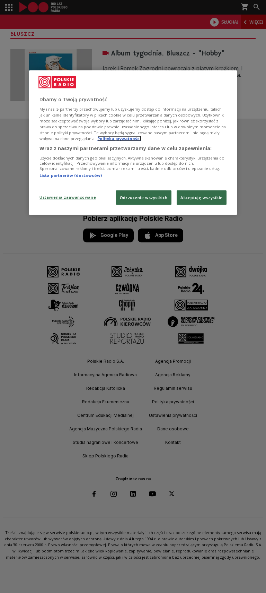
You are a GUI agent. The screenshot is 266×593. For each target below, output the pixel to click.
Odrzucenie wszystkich (144, 197)
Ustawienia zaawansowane (67, 197)
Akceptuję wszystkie (201, 197)
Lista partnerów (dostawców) (70, 175)
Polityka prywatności (119, 138)
